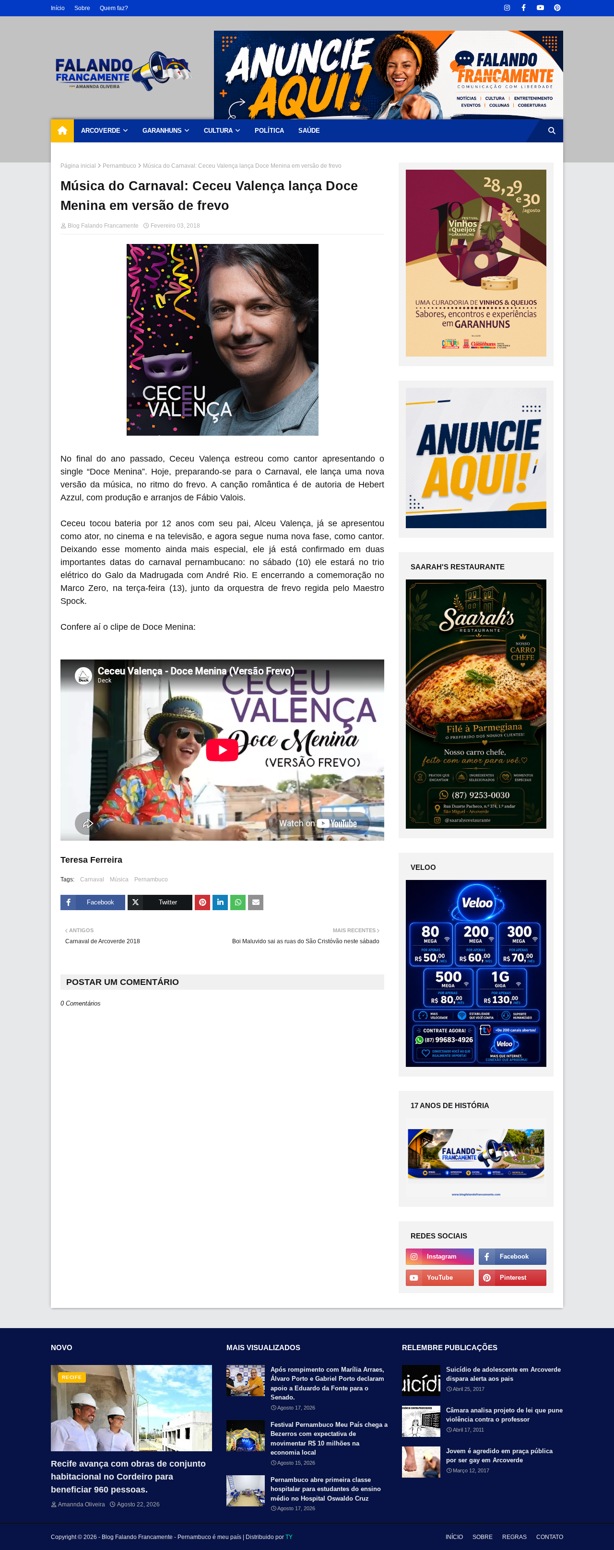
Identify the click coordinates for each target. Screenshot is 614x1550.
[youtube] (540, 8)
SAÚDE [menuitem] (309, 130)
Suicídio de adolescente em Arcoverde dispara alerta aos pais (503, 1374)
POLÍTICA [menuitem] (269, 130)
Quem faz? (114, 8)
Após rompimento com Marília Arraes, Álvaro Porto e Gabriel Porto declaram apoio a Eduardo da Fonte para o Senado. (327, 1383)
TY (289, 1537)
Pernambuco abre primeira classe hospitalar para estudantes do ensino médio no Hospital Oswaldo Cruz (326, 1489)
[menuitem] (62, 130)
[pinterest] (557, 8)
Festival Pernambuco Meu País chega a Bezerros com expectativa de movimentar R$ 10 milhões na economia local (329, 1439)
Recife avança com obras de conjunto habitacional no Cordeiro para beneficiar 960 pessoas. (128, 1476)
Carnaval (92, 879)
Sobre (82, 8)
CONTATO (549, 1537)
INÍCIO (454, 1537)
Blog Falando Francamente (103, 225)
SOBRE (482, 1537)
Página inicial (78, 165)
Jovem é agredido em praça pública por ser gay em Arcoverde (499, 1455)
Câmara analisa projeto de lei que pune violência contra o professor (504, 1415)
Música (119, 879)
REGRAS (514, 1537)
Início (58, 8)
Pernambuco (119, 165)
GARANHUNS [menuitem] (162, 130)
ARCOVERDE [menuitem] (100, 130)
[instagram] (507, 8)
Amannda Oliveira (81, 1504)
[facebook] (524, 8)
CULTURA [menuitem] (218, 130)
